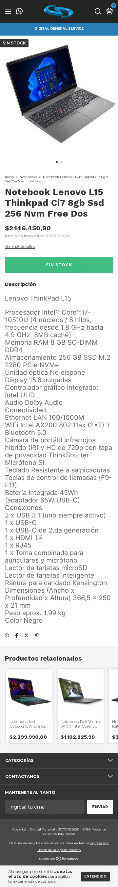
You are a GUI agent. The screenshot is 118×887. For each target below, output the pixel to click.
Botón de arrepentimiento (59, 850)
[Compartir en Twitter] (26, 635)
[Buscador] (98, 11)
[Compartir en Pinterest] (37, 635)
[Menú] (9, 11)
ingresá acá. (99, 843)
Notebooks (28, 177)
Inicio (9, 177)
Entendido (95, 876)
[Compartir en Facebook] (16, 635)
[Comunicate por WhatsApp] (19, 12)
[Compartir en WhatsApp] (7, 635)
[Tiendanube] (59, 859)
